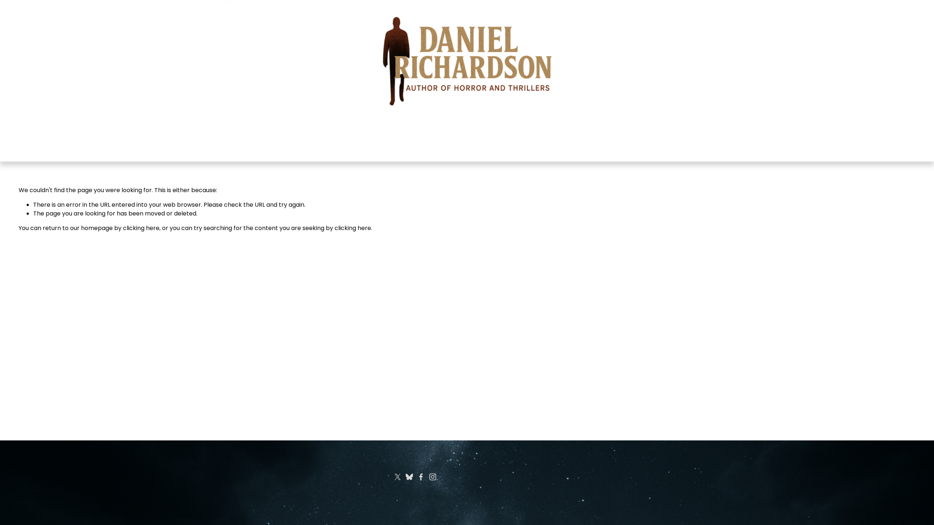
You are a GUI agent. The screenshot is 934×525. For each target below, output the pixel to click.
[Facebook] (421, 477)
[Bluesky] (409, 477)
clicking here (141, 228)
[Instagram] (432, 477)
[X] (397, 477)
